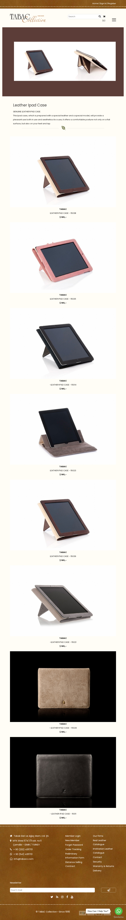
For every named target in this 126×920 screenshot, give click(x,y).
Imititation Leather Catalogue (103, 850)
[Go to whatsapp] (118, 911)
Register (112, 3)
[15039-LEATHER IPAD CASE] (63, 515)
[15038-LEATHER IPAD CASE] (63, 171)
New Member (72, 840)
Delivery (97, 870)
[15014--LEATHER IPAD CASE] (63, 343)
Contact (97, 857)
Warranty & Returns (103, 866)
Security (97, 861)
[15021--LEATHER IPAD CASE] (63, 600)
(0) (103, 20)
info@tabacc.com (23, 858)
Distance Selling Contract (73, 864)
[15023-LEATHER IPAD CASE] (63, 429)
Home (95, 3)
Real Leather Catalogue (99, 842)
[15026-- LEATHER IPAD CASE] (63, 686)
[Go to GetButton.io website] (119, 917)
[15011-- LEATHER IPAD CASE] (63, 772)
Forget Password (74, 844)
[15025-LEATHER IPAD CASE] (63, 257)
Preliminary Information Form (74, 855)
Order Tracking (73, 849)
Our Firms (98, 835)
